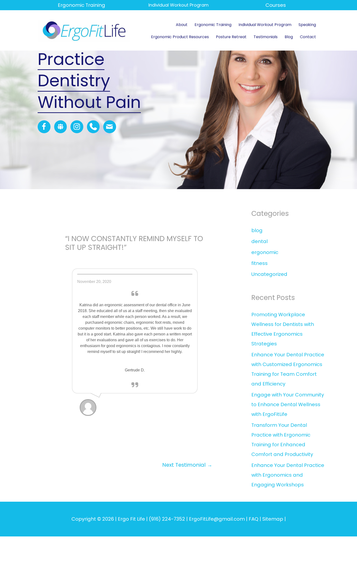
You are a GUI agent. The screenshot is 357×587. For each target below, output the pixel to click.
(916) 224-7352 (167, 519)
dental (259, 241)
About (181, 24)
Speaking (307, 24)
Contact (308, 37)
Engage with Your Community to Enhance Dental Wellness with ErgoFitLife (287, 404)
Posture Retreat (231, 37)
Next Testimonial (187, 464)
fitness (259, 263)
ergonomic (264, 252)
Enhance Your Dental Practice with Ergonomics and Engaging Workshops (287, 475)
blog (257, 230)
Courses (275, 5)
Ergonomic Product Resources (180, 37)
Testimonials (266, 37)
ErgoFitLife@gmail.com (217, 519)
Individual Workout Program (264, 24)
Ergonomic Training (81, 5)
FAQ (253, 519)
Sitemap (272, 519)
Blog (289, 37)
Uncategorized (269, 274)
